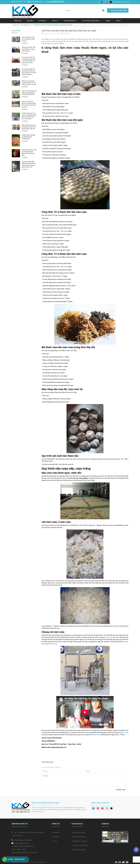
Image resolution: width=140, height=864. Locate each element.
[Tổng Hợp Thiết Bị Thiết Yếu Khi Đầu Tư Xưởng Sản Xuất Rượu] (16, 49)
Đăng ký (125, 2)
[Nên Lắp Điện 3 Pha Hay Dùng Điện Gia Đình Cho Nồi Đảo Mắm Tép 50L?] (16, 127)
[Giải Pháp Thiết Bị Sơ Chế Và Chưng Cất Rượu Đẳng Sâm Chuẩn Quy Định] (16, 153)
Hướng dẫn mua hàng (79, 841)
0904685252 (28, 840)
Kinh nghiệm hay (69, 20)
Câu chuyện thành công (90, 20)
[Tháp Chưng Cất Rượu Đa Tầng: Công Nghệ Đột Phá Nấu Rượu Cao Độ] (16, 94)
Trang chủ (17, 20)
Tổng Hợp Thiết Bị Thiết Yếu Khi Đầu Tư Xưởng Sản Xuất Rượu (28, 49)
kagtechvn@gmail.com (36, 1)
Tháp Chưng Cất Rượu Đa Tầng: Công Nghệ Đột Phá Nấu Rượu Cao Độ (29, 92)
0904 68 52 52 (58, 2)
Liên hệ (118, 20)
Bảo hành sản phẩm (79, 849)
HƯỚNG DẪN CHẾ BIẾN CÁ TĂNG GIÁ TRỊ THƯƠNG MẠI (28, 136)
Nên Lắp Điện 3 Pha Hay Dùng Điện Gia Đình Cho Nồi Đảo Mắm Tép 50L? (29, 126)
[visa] (121, 862)
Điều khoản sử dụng (78, 832)
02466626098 (18, 840)
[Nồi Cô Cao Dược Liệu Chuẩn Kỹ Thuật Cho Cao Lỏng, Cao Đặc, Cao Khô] (16, 83)
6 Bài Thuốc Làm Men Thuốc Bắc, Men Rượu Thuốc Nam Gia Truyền (69, 31)
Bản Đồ (108, 20)
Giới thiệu (30, 20)
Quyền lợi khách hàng (79, 837)
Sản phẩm (55, 837)
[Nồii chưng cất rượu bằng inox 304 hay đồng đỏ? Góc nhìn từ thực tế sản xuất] (16, 104)
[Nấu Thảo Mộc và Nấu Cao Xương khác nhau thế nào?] (16, 39)
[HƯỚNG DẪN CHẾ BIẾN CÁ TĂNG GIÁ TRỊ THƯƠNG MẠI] (16, 140)
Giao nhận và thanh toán (80, 845)
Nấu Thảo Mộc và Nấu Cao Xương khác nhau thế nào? (28, 39)
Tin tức (54, 841)
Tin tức (54, 20)
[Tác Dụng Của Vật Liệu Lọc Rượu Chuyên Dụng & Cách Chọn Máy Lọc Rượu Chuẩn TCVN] (16, 59)
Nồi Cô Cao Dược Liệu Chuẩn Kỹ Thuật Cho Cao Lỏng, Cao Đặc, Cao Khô (29, 82)
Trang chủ (55, 832)
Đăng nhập (117, 2)
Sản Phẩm (42, 20)
